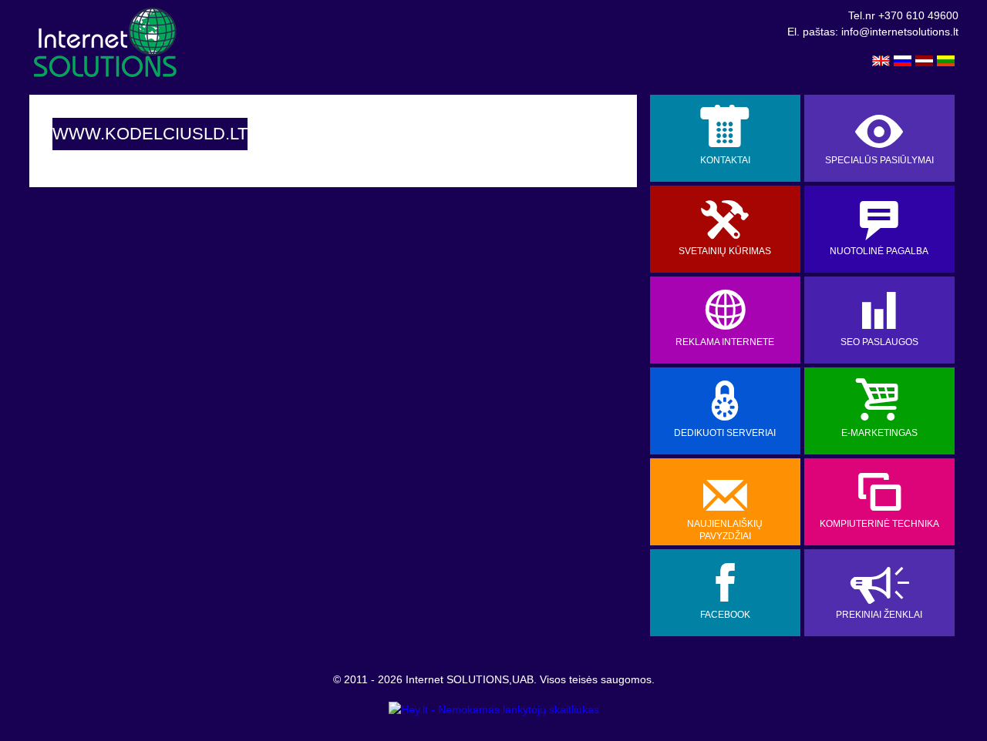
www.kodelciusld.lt (150, 133)
